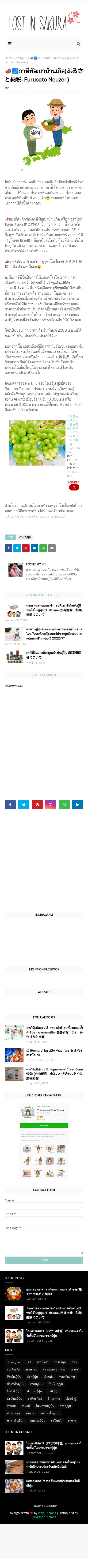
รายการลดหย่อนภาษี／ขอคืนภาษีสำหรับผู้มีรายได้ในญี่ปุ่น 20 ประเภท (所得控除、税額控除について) (54, 609)
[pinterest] (37, 804)
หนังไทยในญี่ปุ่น (49, 1413)
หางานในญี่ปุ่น (15, 1420)
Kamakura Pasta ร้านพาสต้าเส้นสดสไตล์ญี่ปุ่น (53, 1483)
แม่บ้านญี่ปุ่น (14, 1398)
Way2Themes (47, 1513)
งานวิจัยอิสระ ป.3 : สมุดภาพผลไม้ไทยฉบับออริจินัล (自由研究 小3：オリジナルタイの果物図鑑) (54, 1073)
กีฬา (74, 1362)
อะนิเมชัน (56, 1420)
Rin (7, 88)
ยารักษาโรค (35, 1398)
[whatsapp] (64, 804)
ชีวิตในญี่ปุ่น (14, 1376)
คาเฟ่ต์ (75, 1369)
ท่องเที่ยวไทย (67, 1376)
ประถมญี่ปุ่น (34, 1391)
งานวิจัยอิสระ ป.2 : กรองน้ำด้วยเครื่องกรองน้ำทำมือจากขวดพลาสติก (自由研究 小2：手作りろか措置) (54, 1032)
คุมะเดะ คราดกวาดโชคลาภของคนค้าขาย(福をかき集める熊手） (54, 1291)
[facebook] (10, 804)
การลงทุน (60, 1362)
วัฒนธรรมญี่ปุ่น (45, 1406)
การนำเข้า (43, 1362)
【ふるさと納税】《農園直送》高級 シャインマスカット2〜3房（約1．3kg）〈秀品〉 (73, 434)
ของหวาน (31, 1369)
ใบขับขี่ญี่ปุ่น (14, 1391)
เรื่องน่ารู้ (71, 1398)
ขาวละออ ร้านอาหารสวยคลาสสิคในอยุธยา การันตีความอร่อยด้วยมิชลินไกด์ (53, 1464)
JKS (28, 1362)
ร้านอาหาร (54, 1398)
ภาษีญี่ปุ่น (21, 58)
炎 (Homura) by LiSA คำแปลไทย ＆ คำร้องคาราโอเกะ (54, 1053)
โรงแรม (11, 1406)
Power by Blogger (44, 1505)
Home (9, 58)
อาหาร (72, 1420)
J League (13, 1362)
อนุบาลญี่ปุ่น (37, 1420)
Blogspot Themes (44, 1517)
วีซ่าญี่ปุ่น (65, 1406)
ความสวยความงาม (53, 1369)
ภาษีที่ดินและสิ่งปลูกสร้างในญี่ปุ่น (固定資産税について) (53, 655)
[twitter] (23, 804)
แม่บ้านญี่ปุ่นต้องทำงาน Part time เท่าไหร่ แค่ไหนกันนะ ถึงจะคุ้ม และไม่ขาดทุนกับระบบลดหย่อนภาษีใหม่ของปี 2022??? (54, 633)
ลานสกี (26, 1406)
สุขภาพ (30, 1413)
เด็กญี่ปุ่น (32, 1376)
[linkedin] (77, 804)
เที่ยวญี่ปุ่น (36, 1384)
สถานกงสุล (13, 1413)
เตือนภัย (49, 1376)
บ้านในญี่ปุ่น (55, 1384)
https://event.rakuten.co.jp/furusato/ (35, 516)
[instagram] (50, 804)
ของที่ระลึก (13, 1369)
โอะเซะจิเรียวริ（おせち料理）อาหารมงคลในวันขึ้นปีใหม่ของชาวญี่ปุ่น (54, 1333)
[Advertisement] (44, 860)
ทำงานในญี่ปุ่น (15, 1384)
